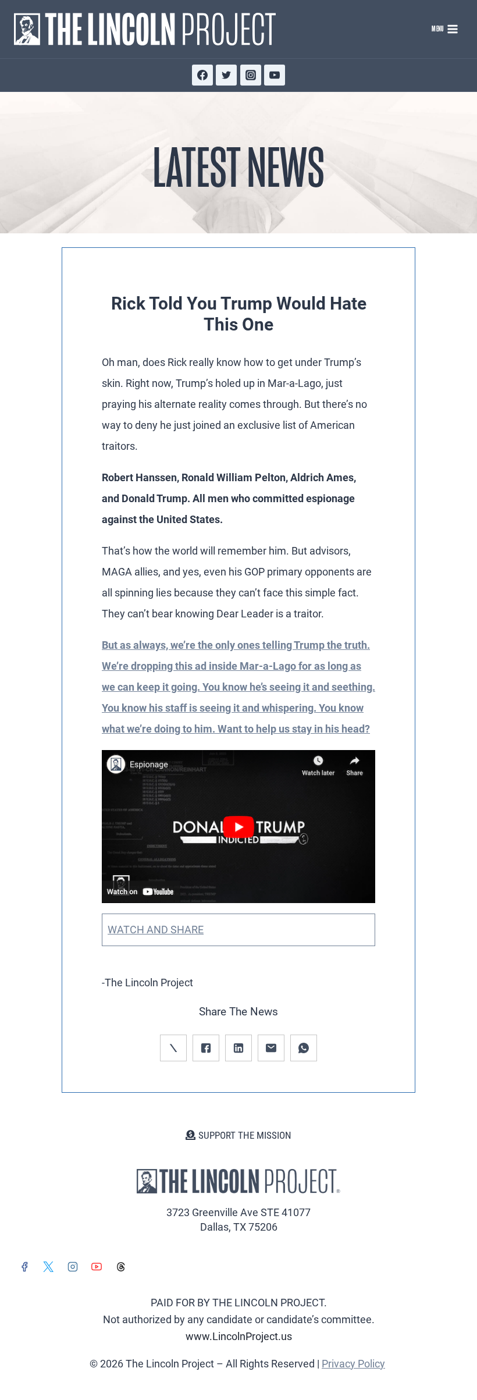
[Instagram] (250, 75)
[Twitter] (226, 75)
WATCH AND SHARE (156, 929)
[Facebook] (202, 75)
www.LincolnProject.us (239, 1336)
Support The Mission (244, 1135)
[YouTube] (274, 75)
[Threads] (121, 1266)
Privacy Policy (353, 1364)
